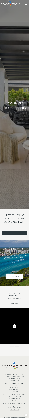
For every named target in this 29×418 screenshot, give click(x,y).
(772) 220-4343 (14, 380)
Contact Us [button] (14, 271)
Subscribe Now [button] (14, 276)
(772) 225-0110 (14, 400)
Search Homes (14, 233)
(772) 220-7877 (14, 391)
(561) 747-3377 (14, 409)
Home (14, 227)
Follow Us (14, 303)
